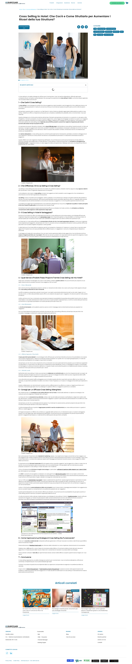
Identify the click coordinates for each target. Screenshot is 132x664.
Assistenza (67, 3)
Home (20, 9)
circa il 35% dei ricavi (51, 126)
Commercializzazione (31, 9)
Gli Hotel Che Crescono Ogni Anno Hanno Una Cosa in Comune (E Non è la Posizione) (36, 610)
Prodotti (52, 3)
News (122, 32)
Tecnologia (100, 34)
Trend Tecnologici (108, 34)
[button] (117, 3)
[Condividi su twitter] (82, 26)
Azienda (79, 3)
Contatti (100, 642)
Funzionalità (40, 631)
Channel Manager (111, 29)
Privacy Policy (9, 660)
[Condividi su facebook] (78, 26)
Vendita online (9, 634)
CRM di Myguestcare (32, 569)
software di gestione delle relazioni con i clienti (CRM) (71, 469)
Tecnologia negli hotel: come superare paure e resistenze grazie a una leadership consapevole (94, 610)
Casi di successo (70, 637)
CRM (95, 29)
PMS (95, 34)
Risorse (73, 3)
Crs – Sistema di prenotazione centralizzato (17, 637)
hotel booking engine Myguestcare (49, 569)
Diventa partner (102, 637)
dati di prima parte (61, 474)
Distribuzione (109, 32)
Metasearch (116, 32)
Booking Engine (101, 29)
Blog (24, 9)
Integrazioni (59, 3)
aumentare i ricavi (45, 217)
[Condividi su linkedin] (86, 26)
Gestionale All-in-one (11, 640)
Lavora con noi (102, 640)
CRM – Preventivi (42, 637)
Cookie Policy (16, 660)
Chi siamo (100, 634)
